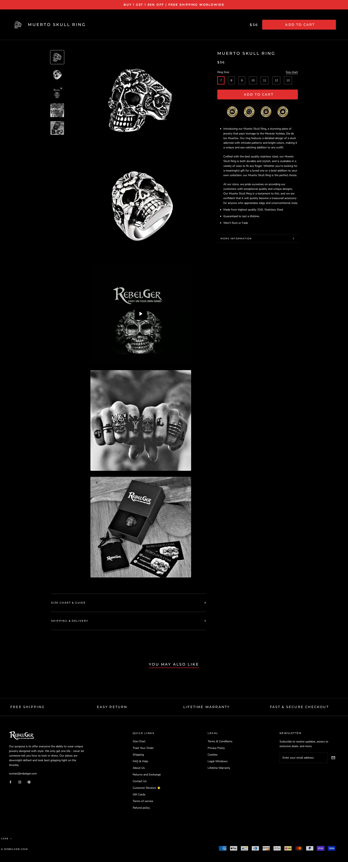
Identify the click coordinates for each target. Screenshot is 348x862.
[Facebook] (10, 782)
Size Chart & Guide (68, 602)
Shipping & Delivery (69, 620)
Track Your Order (143, 748)
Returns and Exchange (147, 774)
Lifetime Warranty (219, 768)
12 (276, 80)
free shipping (27, 707)
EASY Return (112, 707)
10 (253, 80)
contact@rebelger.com (23, 773)
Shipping (138, 755)
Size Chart (139, 741)
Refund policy (141, 808)
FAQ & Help (140, 761)
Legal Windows (218, 761)
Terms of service (143, 801)
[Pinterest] (29, 782)
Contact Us (140, 781)
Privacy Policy (216, 748)
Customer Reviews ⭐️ (147, 788)
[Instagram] (19, 782)
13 (288, 80)
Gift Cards (139, 794)
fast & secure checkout (299, 707)
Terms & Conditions (220, 741)
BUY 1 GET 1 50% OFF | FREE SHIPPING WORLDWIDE (174, 4)
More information (236, 238)
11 (264, 80)
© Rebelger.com (14, 849)
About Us (139, 768)
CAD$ (4, 838)
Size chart (292, 72)
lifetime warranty (206, 707)
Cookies (213, 755)
